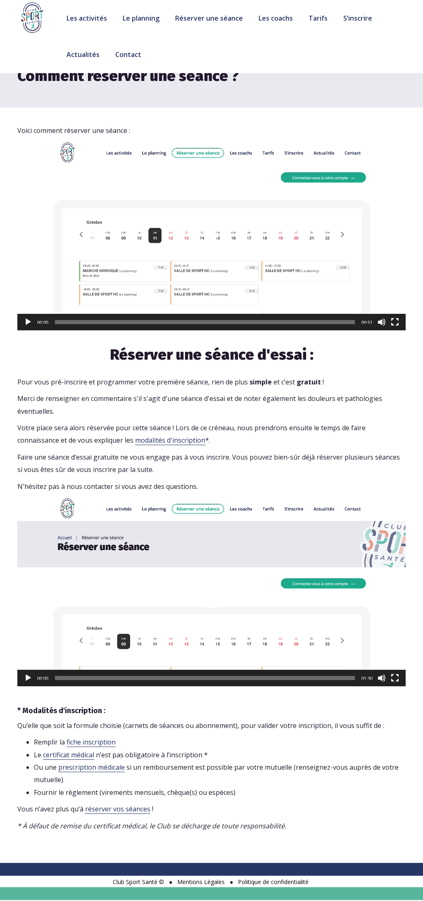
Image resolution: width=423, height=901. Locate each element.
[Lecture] (28, 322)
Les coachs (276, 18)
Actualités (83, 54)
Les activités (87, 18)
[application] (211, 235)
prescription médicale (91, 767)
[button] (211, 235)
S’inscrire (357, 18)
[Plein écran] (395, 322)
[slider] (205, 322)
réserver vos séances (117, 808)
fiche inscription (91, 742)
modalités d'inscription (170, 440)
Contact (128, 54)
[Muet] (382, 322)
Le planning (141, 18)
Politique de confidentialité (273, 882)
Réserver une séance (209, 18)
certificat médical (68, 754)
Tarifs (318, 18)
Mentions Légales (201, 882)
